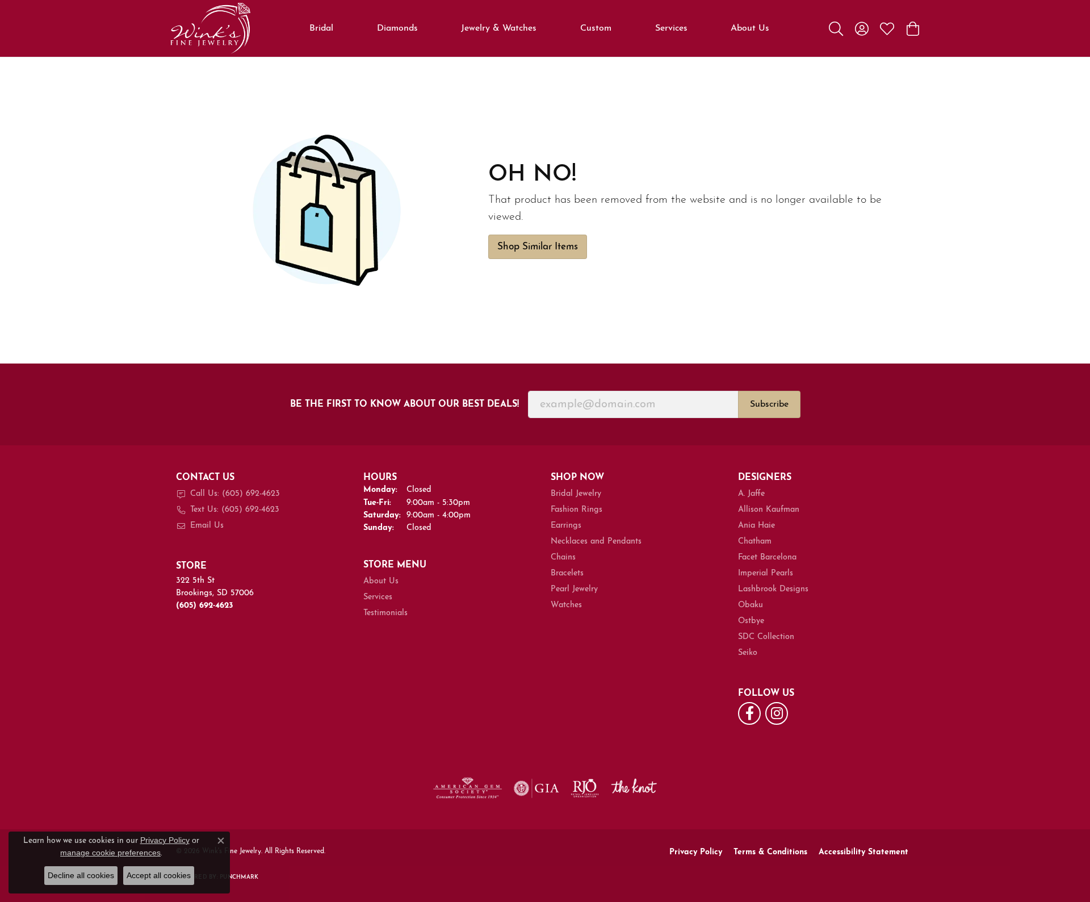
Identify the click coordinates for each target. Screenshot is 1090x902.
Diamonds (397, 28)
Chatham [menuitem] (755, 541)
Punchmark (239, 877)
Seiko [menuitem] (747, 653)
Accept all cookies (159, 875)
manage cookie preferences (110, 852)
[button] (836, 28)
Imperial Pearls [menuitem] (765, 573)
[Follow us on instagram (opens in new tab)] (776, 713)
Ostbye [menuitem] (751, 621)
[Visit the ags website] (467, 788)
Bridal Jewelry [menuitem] (576, 494)
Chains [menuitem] (563, 557)
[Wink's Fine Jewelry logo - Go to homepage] (210, 28)
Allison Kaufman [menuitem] (768, 510)
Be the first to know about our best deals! (404, 404)
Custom (595, 28)
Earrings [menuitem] (566, 525)
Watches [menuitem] (566, 605)
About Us (750, 28)
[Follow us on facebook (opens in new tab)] (749, 713)
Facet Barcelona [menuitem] (767, 557)
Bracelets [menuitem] (567, 573)
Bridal (321, 28)
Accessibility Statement (863, 852)
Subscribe (769, 404)
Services (671, 28)
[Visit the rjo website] (585, 788)
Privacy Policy (695, 852)
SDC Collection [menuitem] (766, 637)
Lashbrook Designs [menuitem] (773, 589)
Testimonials (385, 613)
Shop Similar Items (537, 247)
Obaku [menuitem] (750, 605)
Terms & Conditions (770, 852)
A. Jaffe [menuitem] (751, 494)
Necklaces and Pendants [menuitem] (596, 541)
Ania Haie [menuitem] (756, 525)
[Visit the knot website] (633, 788)
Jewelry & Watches (498, 28)
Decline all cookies (81, 875)
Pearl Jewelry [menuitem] (574, 589)
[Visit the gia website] (536, 788)
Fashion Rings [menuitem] (576, 510)
